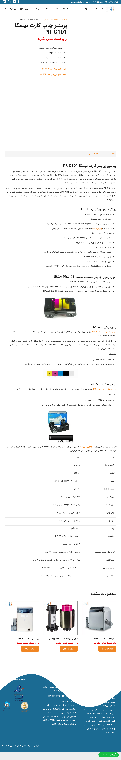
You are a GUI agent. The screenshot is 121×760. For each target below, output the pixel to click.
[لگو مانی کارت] (111, 9)
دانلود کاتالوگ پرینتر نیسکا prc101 (53, 74)
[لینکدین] (4, 1)
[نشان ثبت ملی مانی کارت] (24, 706)
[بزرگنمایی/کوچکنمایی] (120, 752)
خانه (65, 19)
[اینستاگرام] (19, 1)
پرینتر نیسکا (97, 228)
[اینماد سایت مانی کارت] (19, 693)
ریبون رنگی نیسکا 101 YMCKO (104, 331)
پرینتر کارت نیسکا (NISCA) (53, 19)
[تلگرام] (14, 1)
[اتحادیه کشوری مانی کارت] (6, 706)
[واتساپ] (9, 1)
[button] (82, 9)
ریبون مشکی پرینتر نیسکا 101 (104, 389)
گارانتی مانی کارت (86, 446)
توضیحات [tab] (110, 154)
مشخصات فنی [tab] (95, 154)
